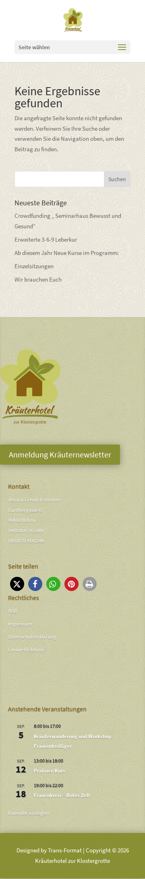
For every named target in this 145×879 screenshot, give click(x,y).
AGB (12, 611)
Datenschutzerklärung (32, 636)
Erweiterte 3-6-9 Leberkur (45, 239)
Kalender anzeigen (28, 813)
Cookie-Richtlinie (26, 649)
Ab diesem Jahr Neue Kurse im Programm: (66, 253)
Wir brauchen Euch (38, 279)
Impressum (20, 623)
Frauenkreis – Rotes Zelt (62, 795)
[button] (17, 584)
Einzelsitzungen (34, 266)
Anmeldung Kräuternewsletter (60, 454)
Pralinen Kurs (49, 770)
